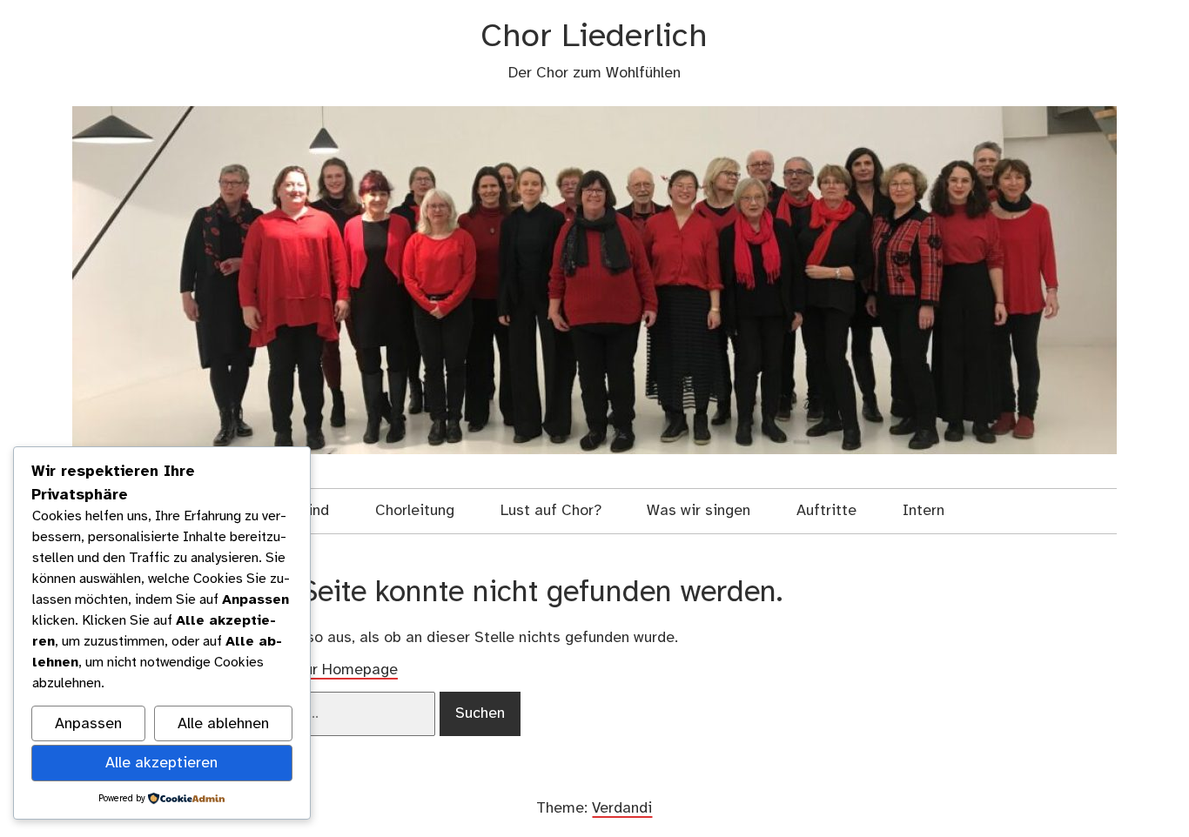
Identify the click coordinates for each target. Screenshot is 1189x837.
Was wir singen (698, 511)
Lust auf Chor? (550, 511)
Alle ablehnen (223, 724)
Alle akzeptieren (161, 763)
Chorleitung (414, 511)
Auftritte (826, 511)
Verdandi (622, 808)
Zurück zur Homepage (322, 670)
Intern (923, 511)
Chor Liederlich (594, 37)
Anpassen (88, 724)
